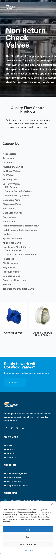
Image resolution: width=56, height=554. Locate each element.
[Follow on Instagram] (17, 428)
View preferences (28, 544)
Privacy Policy (28, 550)
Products (11, 450)
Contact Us (15, 382)
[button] (52, 504)
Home (10, 445)
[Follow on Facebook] (6, 428)
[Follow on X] (12, 428)
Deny (28, 537)
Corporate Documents (17, 486)
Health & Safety (14, 478)
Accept (28, 529)
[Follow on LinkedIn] (22, 428)
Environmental (14, 482)
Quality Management (17, 473)
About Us (11, 454)
